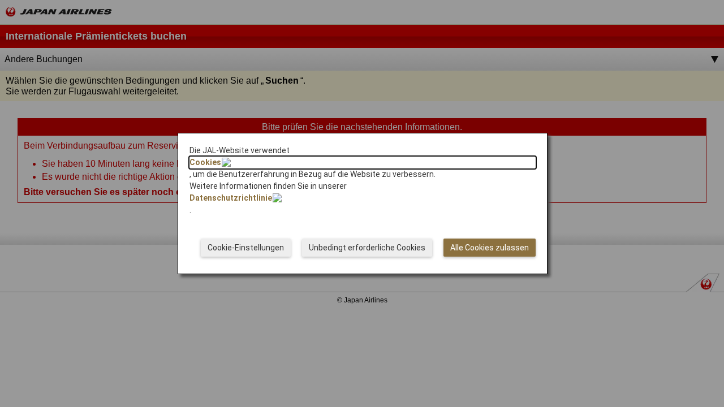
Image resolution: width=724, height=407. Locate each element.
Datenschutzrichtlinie (230, 197)
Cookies (205, 162)
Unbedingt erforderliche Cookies (367, 247)
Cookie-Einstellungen (246, 247)
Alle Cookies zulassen (489, 247)
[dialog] (363, 203)
